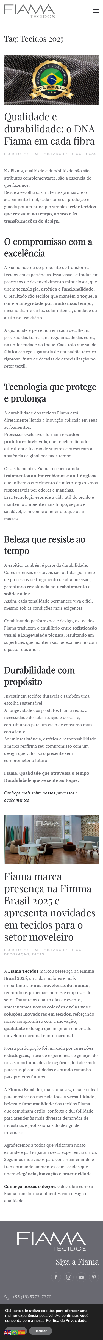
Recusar (41, 1331)
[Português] (14, 1332)
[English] (7, 1332)
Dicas (90, 154)
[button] (96, 11)
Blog (76, 154)
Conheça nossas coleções (30, 1186)
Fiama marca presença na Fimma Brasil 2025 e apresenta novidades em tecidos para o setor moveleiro (50, 906)
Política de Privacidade (66, 1320)
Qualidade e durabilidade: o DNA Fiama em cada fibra (49, 128)
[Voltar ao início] (30, 11)
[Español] (22, 1332)
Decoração (16, 954)
